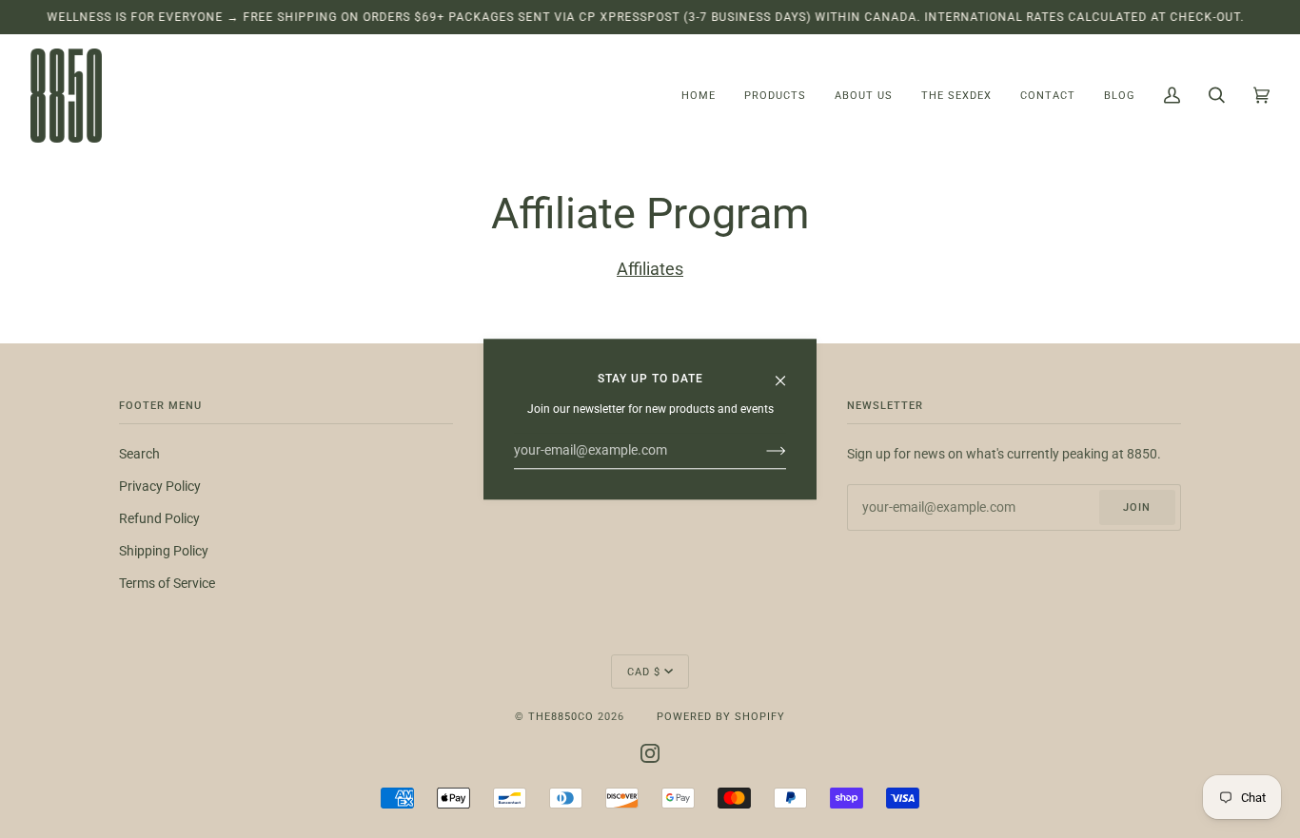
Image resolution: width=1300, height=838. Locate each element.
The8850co (561, 716)
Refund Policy (159, 519)
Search (139, 454)
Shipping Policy (163, 551)
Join (1137, 507)
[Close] (788, 372)
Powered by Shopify (721, 716)
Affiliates (650, 269)
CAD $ (643, 671)
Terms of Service (167, 583)
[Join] (761, 451)
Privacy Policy (160, 486)
